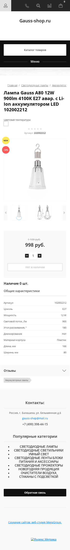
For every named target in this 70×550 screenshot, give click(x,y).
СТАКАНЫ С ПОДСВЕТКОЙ (38, 476)
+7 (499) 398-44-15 (35, 424)
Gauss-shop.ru (35, 20)
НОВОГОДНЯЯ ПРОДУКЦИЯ (38, 469)
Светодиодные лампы (34, 85)
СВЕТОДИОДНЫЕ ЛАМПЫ (39, 446)
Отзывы (10, 371)
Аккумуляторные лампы (16, 380)
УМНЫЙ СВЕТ (39, 454)
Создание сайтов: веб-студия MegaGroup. (35, 522)
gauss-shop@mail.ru (35, 418)
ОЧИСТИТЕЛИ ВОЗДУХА (39, 473)
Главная (12, 85)
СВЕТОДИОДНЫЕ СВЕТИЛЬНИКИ (38, 450)
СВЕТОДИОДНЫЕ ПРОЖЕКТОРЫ (39, 465)
